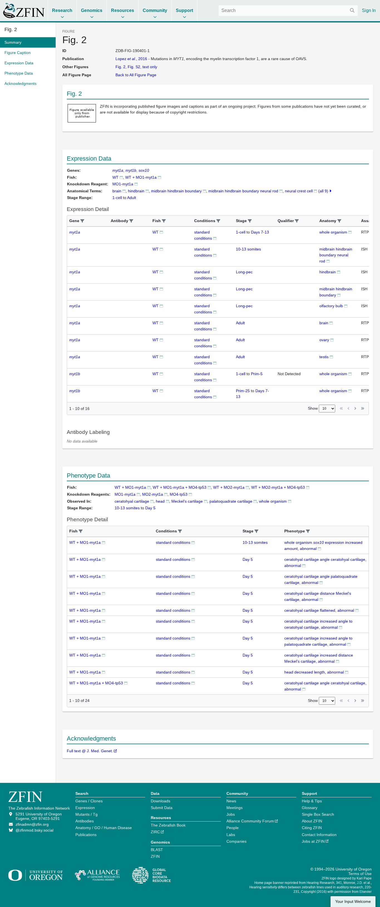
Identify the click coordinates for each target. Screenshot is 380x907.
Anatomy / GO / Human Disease (103, 827)
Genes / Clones (89, 801)
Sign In (369, 10)
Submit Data (161, 807)
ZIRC (155, 832)
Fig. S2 (134, 67)
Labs (230, 834)
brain (116, 191)
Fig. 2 (10, 29)
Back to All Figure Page (135, 75)
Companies (236, 841)
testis (324, 357)
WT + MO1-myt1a (141, 177)
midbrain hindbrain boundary (176, 191)
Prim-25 (243, 391)
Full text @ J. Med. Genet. (90, 751)
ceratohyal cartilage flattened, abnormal (319, 610)
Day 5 (248, 559)
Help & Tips (312, 801)
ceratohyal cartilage (132, 501)
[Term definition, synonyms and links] (124, 191)
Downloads (160, 801)
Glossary (309, 807)
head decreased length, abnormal (314, 672)
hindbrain (136, 191)
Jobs (230, 814)
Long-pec (244, 272)
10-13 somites (248, 249)
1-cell (240, 232)
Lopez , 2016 (131, 58)
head (160, 501)
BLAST (157, 849)
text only (149, 67)
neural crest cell (299, 191)
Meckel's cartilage (187, 501)
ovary (324, 340)
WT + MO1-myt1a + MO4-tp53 (179, 487)
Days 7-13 (260, 232)
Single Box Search (318, 814)
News (231, 801)
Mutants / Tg (86, 814)
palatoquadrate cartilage (230, 501)
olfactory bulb (331, 306)
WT (115, 177)
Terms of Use (360, 873)
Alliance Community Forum (250, 821)
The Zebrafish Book (168, 825)
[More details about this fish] (121, 177)
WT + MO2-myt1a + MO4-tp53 (278, 487)
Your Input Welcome (353, 901)
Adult (240, 323)
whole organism (333, 232)
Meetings (234, 807)
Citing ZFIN (312, 827)
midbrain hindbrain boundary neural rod (243, 191)
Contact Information (319, 834)
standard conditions (173, 542)
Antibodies (84, 821)
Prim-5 (257, 374)
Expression (85, 807)
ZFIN (155, 856)
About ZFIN (312, 821)
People (232, 827)
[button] (82, 221)
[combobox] (288, 10)
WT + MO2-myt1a (229, 487)
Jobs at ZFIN (313, 841)
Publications (86, 834)
